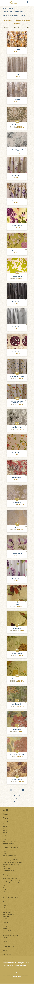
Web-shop (11, 9)
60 (15, 27)
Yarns (4, 887)
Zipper (4, 889)
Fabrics (5, 818)
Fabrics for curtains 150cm (10, 858)
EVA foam (5, 905)
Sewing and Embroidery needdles (12, 881)
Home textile (7, 954)
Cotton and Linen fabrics (10, 824)
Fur (4, 837)
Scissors (5, 885)
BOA (4, 891)
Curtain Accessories (8, 870)
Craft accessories (9, 902)
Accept (17, 972)
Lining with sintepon (8, 843)
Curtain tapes (6, 868)
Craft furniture (7, 912)
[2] (23, 790)
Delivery (17, 799)
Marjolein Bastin (7, 931)
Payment (17, 796)
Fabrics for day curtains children (12, 864)
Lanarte (5, 928)
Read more (17, 977)
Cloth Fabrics (6, 822)
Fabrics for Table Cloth (10, 898)
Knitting (5, 941)
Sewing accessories (9, 875)
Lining (4, 835)
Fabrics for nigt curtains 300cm (11, 860)
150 (27, 27)
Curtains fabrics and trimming (13, 11)
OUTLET (5, 950)
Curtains (5, 851)
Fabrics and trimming (10, 847)
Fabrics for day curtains (9, 855)
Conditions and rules (17, 802)
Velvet (4, 828)
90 (18, 27)
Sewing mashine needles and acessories (14, 883)
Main (4, 9)
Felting (4, 908)
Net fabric (5, 830)
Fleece (4, 839)
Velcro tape (6, 916)
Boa (4, 894)
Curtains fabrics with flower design (14, 15)
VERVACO (5, 937)
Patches (5, 918)
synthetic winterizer (8, 914)
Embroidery (6, 910)
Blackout (5, 853)
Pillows (5, 933)
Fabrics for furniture (10, 946)
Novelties (6, 810)
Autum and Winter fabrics (10, 841)
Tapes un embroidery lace (10, 878)
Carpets (5, 814)
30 (11, 27)
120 (23, 27)
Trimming (5, 866)
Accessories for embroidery (10, 935)
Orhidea (5, 926)
